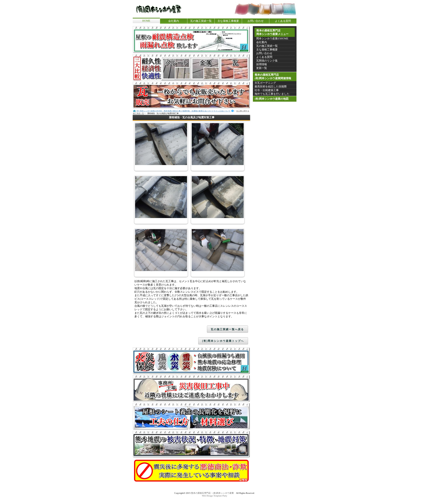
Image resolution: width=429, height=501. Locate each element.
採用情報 (261, 64)
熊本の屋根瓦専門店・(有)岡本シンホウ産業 (212, 493)
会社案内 (173, 20)
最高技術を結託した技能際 (271, 86)
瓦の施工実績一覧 (201, 20)
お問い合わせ (256, 20)
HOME (146, 20)
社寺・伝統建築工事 (267, 90)
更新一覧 (261, 68)
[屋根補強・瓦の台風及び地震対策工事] (161, 164)
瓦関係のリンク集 (267, 60)
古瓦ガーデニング (265, 82)
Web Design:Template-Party (214, 496)
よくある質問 (283, 20)
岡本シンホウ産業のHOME (272, 38)
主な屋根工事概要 (228, 20)
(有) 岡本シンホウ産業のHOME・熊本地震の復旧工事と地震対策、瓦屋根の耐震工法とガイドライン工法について (253, 2)
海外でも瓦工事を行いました (272, 93)
